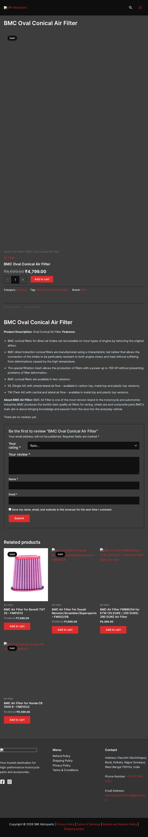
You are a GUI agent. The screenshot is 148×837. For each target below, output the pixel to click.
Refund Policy (61, 756)
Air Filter (19, 251)
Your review (19, 454)
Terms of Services (88, 824)
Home (7, 251)
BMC (84, 289)
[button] (130, 7)
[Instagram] (9, 781)
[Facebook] (2, 781)
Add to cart (41, 279)
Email (13, 494)
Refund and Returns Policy (120, 824)
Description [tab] (12, 307)
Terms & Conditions (65, 770)
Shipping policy (74, 829)
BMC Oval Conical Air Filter (52, 289)
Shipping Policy (63, 760)
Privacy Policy (62, 765)
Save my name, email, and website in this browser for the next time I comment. (62, 509)
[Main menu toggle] (140, 7)
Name (13, 479)
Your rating (15, 445)
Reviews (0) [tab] (32, 307)
